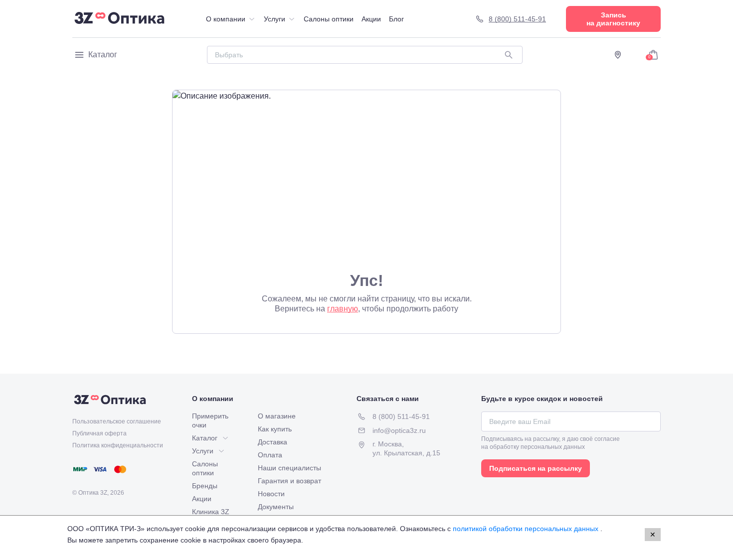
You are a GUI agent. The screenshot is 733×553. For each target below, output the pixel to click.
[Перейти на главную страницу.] (119, 18)
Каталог (102, 54)
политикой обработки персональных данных (526, 529)
